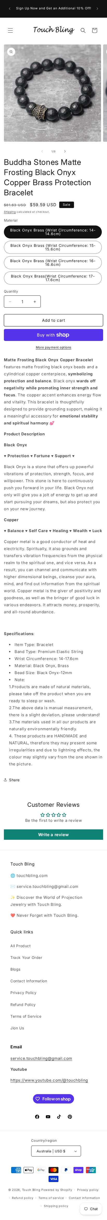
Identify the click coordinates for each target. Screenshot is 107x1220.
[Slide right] (65, 151)
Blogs (15, 969)
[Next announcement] (97, 8)
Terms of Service (26, 1016)
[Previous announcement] (9, 8)
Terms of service (51, 1198)
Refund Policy (23, 1004)
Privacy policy (88, 1190)
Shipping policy (56, 1206)
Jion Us (17, 1028)
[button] (10, 30)
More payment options (53, 347)
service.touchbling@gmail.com (41, 1058)
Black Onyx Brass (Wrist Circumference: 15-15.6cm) (53, 247)
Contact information (84, 1198)
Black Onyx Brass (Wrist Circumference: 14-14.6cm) (53, 232)
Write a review (53, 834)
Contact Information (28, 981)
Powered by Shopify (56, 1190)
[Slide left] (42, 151)
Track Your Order (26, 957)
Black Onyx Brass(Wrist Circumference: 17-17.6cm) (53, 278)
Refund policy (22, 1198)
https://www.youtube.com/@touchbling (49, 1080)
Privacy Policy (23, 992)
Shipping (10, 211)
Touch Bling (31, 1190)
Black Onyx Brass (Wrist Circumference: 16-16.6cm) (53, 263)
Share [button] (14, 780)
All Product (20, 946)
